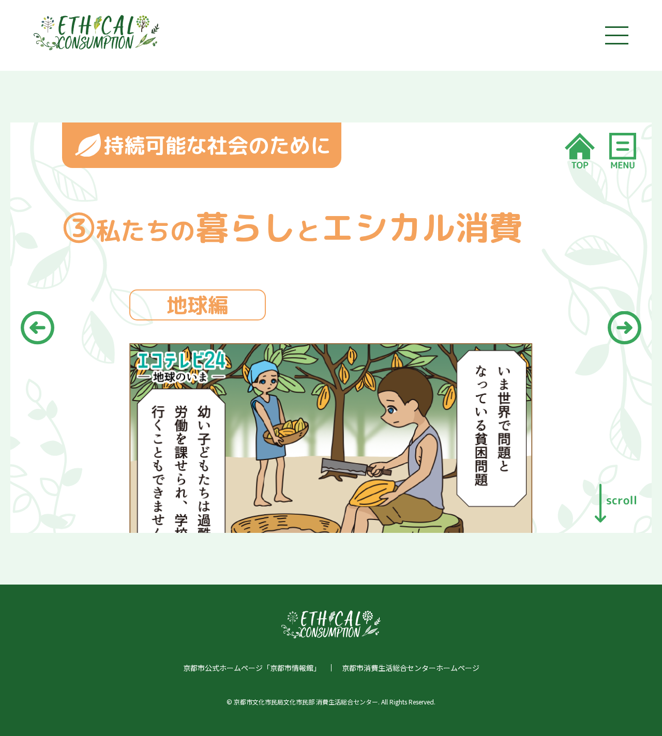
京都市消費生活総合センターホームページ (410, 667)
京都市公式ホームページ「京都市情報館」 (252, 667)
